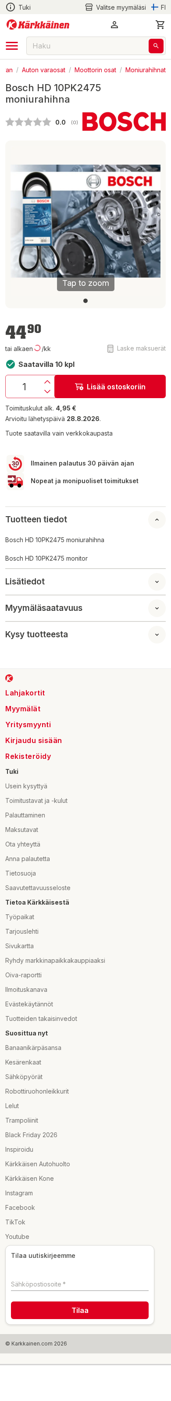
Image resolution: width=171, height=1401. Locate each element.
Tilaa (80, 1310)
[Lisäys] (47, 382)
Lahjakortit (25, 692)
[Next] (148, 221)
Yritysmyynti (28, 724)
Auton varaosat (43, 69)
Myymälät (22, 708)
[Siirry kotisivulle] (38, 24)
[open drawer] (12, 45)
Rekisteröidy (28, 756)
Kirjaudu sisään (33, 740)
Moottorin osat (95, 69)
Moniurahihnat (145, 69)
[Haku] (156, 46)
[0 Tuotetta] (160, 24)
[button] (115, 7)
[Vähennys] (47, 391)
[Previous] (22, 221)
